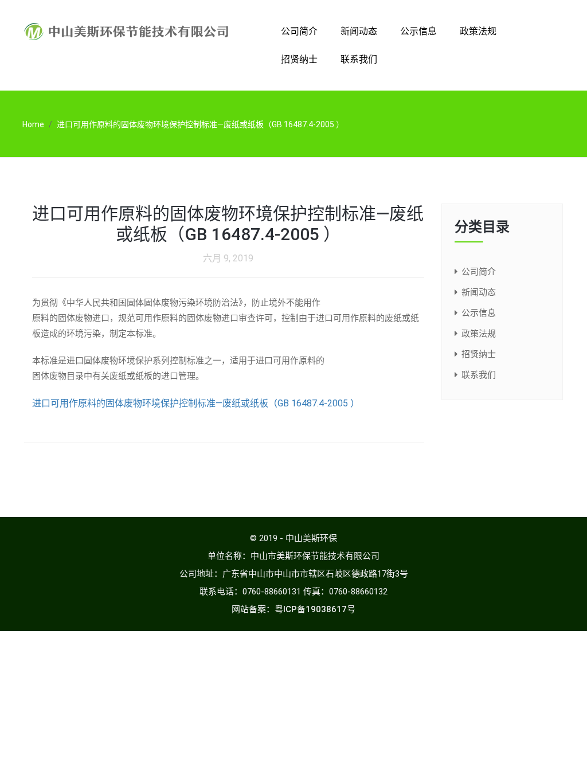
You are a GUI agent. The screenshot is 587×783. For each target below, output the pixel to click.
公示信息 (418, 31)
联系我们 (359, 59)
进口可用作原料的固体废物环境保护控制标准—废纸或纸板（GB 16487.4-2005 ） (195, 403)
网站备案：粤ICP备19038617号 (293, 609)
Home (33, 124)
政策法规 (478, 31)
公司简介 (299, 31)
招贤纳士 (299, 59)
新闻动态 (359, 31)
